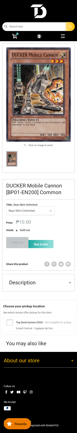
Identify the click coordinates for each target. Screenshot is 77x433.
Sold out (17, 242)
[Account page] (39, 36)
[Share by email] (68, 264)
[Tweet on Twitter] (61, 264)
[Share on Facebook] (47, 264)
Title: (21, 204)
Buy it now (41, 244)
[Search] (70, 26)
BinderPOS (52, 425)
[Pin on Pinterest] (54, 264)
